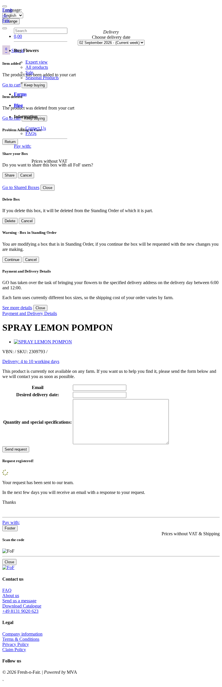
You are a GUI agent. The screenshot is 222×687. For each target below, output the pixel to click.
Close (47, 188)
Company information (22, 634)
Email (37, 387)
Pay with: (22, 146)
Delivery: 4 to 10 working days (30, 361)
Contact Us (35, 128)
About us (10, 595)
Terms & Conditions (20, 639)
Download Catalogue (21, 605)
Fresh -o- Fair (7, 15)
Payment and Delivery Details (29, 313)
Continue (12, 260)
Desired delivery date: (37, 394)
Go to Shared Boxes (20, 187)
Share (9, 175)
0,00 (18, 36)
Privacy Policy (15, 644)
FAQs (30, 133)
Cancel (26, 175)
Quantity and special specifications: (37, 422)
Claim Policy (14, 649)
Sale (29, 72)
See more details (17, 307)
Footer (10, 528)
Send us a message (19, 600)
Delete (10, 221)
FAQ (7, 590)
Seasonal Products (42, 77)
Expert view (36, 62)
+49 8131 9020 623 (20, 611)
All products (36, 67)
